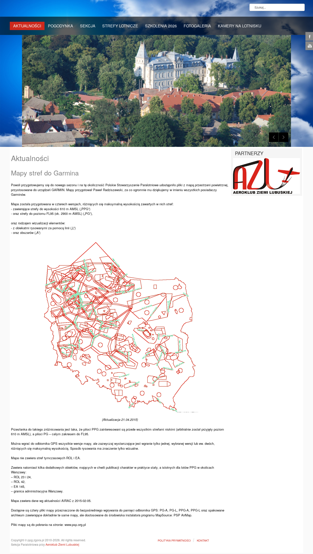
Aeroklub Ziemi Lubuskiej (62, 544)
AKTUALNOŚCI (27, 26)
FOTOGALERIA (197, 26)
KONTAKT (203, 540)
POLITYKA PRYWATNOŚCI (174, 540)
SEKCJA (87, 26)
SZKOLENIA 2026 (161, 26)
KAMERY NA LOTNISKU (239, 26)
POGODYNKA (60, 26)
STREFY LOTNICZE (120, 26)
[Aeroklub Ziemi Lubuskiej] (266, 175)
